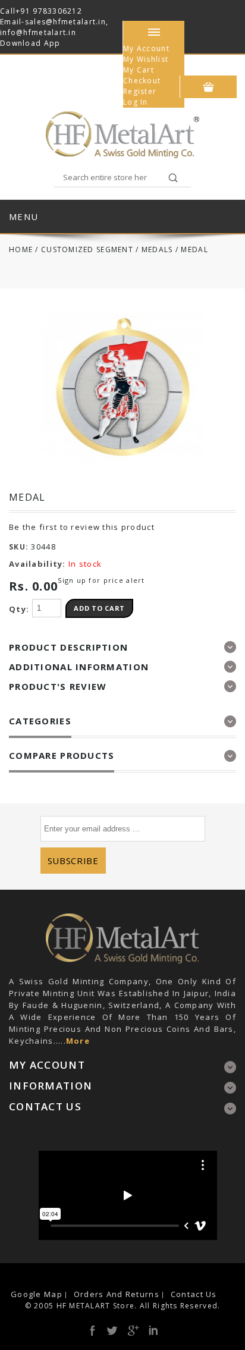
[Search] (173, 178)
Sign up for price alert (101, 580)
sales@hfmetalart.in (65, 22)
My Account (146, 48)
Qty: (19, 609)
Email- (12, 22)
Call (7, 11)
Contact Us (194, 1294)
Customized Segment (87, 249)
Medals (157, 249)
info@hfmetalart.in (38, 32)
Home (21, 249)
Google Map (36, 1294)
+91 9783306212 (48, 11)
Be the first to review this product (82, 527)
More (78, 1040)
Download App (30, 43)
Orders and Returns (116, 1294)
